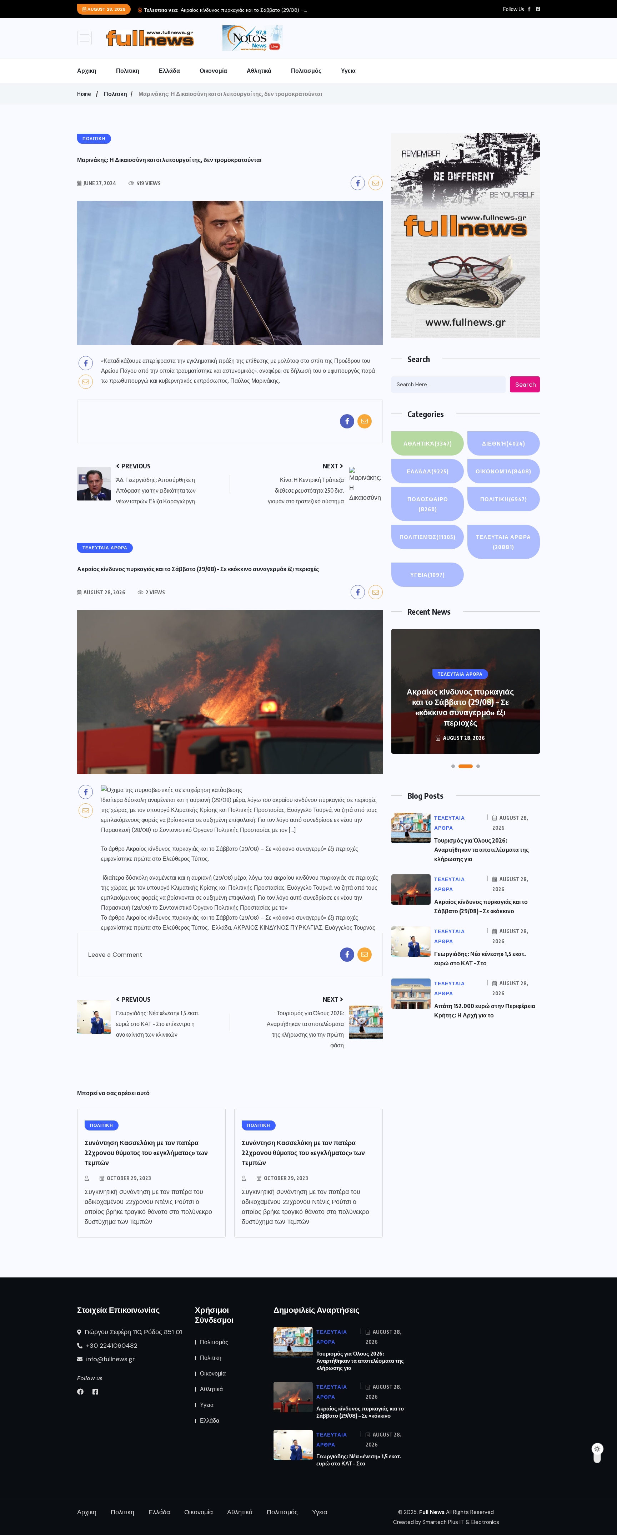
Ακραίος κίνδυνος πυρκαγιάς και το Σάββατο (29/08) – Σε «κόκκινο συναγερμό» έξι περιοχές (242, 849)
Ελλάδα (169, 70)
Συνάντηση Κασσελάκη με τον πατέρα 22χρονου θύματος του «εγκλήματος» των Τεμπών (146, 1152)
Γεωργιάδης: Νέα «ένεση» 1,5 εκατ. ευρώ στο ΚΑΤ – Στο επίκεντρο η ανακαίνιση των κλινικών (460, 706)
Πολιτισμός (306, 70)
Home (84, 93)
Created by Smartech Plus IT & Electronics (446, 1522)
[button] (453, 766)
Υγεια (348, 70)
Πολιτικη (127, 70)
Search (525, 384)
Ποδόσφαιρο (427, 504)
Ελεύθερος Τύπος (185, 859)
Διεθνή (503, 443)
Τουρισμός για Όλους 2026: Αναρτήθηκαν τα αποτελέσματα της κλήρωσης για (481, 850)
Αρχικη (86, 70)
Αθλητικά (259, 70)
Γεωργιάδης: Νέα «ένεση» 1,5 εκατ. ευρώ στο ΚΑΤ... (283, 10)
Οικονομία (213, 70)
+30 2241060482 (110, 1345)
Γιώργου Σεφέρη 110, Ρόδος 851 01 (132, 1332)
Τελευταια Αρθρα (503, 542)
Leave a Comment (115, 955)
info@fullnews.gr (109, 1359)
